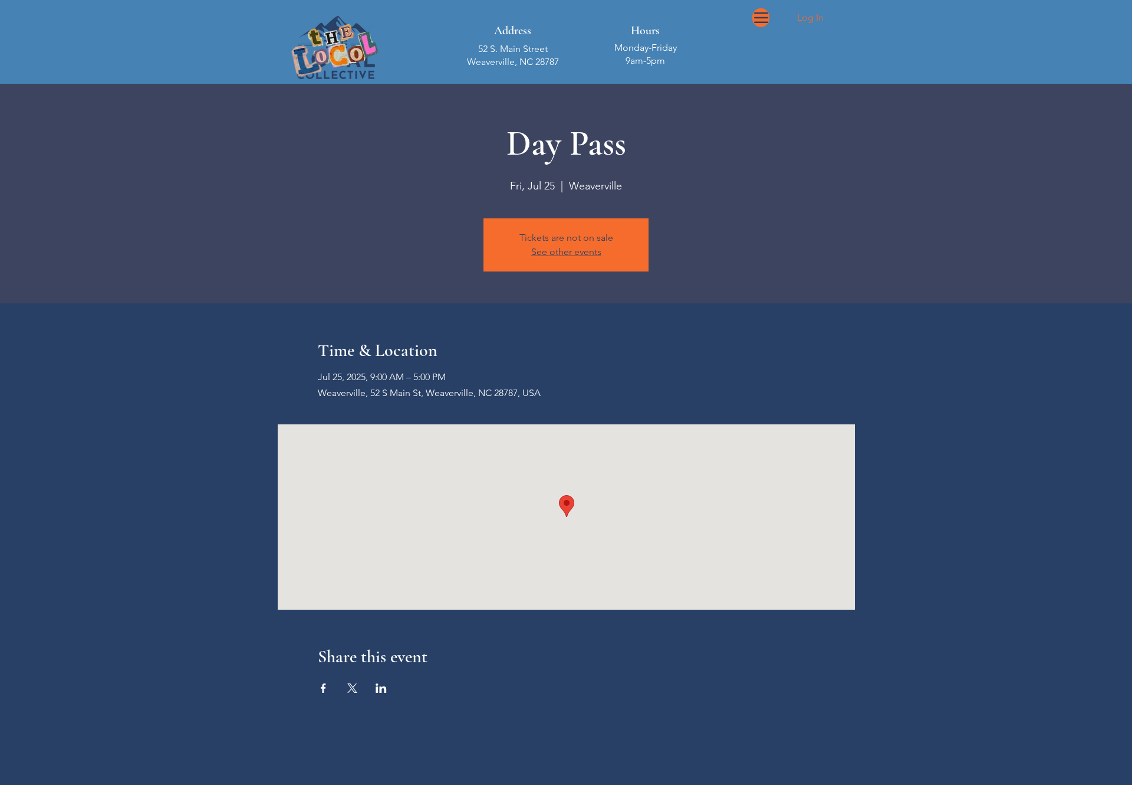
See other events (566, 251)
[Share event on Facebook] (323, 688)
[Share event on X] (352, 688)
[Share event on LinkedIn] (381, 688)
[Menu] (760, 17)
